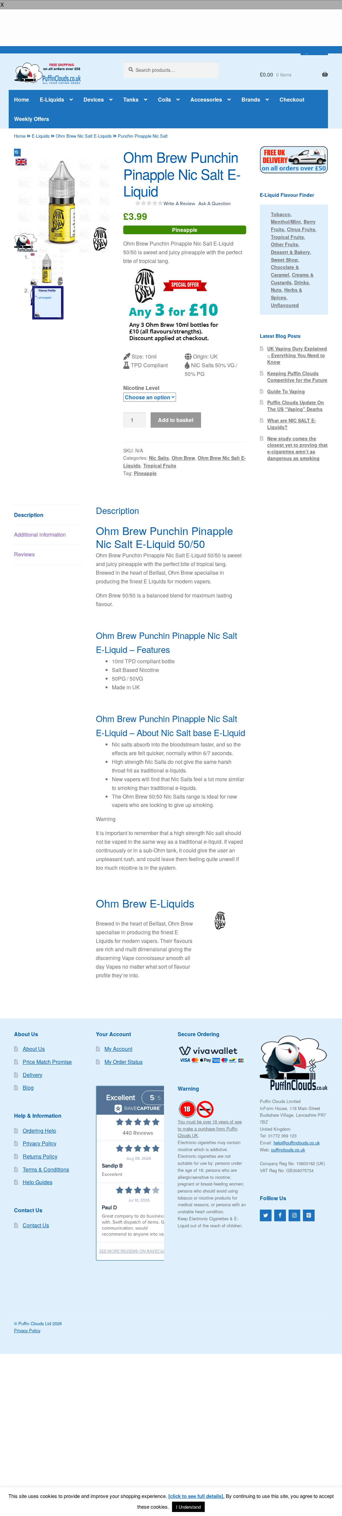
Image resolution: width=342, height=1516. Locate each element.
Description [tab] (28, 515)
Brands (250, 99)
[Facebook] (280, 1215)
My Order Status (124, 1062)
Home (21, 99)
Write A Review (179, 203)
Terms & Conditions (46, 1169)
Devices (93, 99)
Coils (164, 99)
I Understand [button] (188, 1507)
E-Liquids (52, 99)
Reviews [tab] (24, 554)
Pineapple (145, 473)
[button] (17, 152)
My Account (118, 1049)
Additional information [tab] (40, 534)
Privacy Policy (39, 1143)
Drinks (301, 282)
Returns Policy (40, 1156)
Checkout (292, 99)
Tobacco (281, 214)
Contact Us (36, 1225)
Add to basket (175, 420)
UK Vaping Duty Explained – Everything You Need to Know (297, 355)
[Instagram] (294, 1215)
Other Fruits (284, 244)
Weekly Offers (31, 119)
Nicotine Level (141, 388)
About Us (34, 1049)
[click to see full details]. (196, 1496)
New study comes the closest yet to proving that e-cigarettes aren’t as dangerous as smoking (297, 448)
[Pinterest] (309, 1215)
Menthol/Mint (286, 221)
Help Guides (37, 1182)
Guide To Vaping (286, 391)
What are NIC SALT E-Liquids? (291, 423)
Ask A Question (214, 203)
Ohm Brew (183, 457)
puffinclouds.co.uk (288, 1149)
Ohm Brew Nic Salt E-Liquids (84, 136)
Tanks (131, 99)
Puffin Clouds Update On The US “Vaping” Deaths (295, 405)
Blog (28, 1087)
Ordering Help (39, 1130)
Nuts (276, 289)
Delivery (32, 1075)
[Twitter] (266, 1215)
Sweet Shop (284, 259)
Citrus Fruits (301, 229)
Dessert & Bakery (290, 252)
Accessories (206, 99)
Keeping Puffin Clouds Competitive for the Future (297, 376)
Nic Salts (159, 457)
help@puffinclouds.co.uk (297, 1142)
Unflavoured (285, 305)
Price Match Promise (47, 1062)
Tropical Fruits (159, 465)
